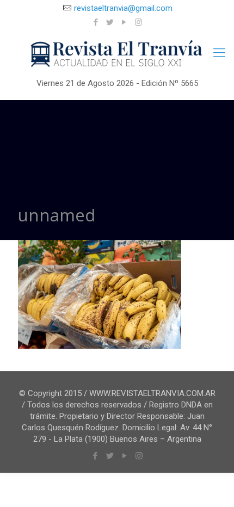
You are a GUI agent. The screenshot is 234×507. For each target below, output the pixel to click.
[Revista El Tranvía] (117, 54)
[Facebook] (96, 22)
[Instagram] (138, 22)
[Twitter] (110, 22)
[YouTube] (124, 22)
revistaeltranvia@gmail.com (123, 8)
